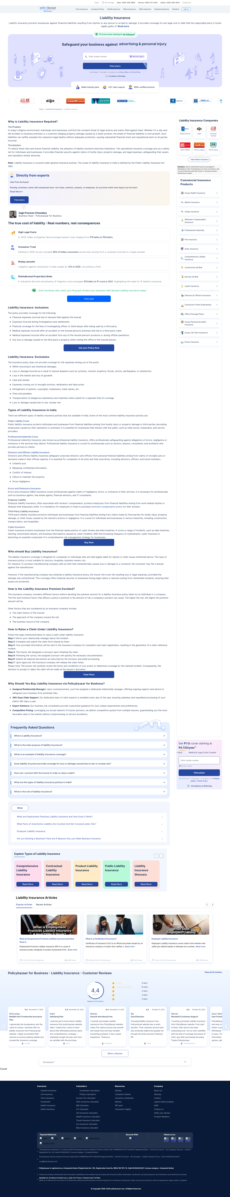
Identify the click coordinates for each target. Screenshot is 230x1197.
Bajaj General (185, 134)
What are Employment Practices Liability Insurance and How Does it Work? (55, 816)
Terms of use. (202, 781)
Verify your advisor (162, 1113)
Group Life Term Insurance (196, 332)
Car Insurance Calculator (87, 1124)
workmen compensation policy (106, 506)
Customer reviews (123, 1094)
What (20, 808)
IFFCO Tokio (213, 150)
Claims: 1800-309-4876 (170, 3)
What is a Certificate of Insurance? (101, 939)
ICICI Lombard (199, 150)
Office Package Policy (194, 314)
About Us (158, 1090)
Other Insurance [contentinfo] (48, 1109)
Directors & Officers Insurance (198, 295)
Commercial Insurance (54, 109)
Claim (97, 3)
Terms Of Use (136, 72)
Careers (157, 1098)
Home (41, 109)
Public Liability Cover (18, 421)
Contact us (158, 1109)
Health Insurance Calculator (88, 1116)
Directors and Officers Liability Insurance (29, 452)
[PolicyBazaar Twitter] (173, 1139)
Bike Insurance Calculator (87, 1128)
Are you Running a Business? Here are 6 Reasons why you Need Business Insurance (59, 838)
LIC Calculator (82, 1109)
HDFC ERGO (185, 150)
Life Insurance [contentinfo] (47, 1094)
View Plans (89, 674)
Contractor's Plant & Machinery (198, 305)
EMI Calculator (82, 1105)
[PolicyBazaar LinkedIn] (180, 1139)
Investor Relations (161, 1116)
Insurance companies (124, 1098)
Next (212, 904)
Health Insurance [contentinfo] (48, 1105)
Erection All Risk (191, 277)
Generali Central (213, 135)
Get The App (109, 3)
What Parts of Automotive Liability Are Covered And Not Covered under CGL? (56, 824)
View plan (89, 298)
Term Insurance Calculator (87, 1102)
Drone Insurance (192, 342)
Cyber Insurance (16, 527)
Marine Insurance (192, 202)
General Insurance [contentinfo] (48, 1090)
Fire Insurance (191, 239)
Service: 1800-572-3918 (147, 3)
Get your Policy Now (89, 348)
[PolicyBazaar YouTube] (187, 1139)
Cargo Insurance (192, 211)
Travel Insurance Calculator (88, 1120)
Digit (199, 134)
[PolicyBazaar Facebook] (166, 1139)
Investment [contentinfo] (45, 1102)
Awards (118, 1102)
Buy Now (89, 542)
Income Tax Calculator (86, 1098)
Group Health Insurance (195, 193)
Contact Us (186, 3)
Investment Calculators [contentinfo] (90, 1090)
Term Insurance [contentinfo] (47, 1098)
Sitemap (157, 1094)
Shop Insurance (191, 249)
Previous (207, 904)
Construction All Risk (193, 267)
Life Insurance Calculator (87, 1113)
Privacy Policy (123, 72)
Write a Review (115, 1053)
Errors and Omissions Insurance (24, 488)
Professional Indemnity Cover (23, 436)
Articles (118, 1090)
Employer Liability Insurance (31, 831)
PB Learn (119, 1105)
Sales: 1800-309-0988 (126, 3)
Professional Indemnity (194, 230)
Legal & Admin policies (164, 1102)
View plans (103, 72)
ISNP (156, 1105)
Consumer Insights (123, 1109)
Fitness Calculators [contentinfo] (88, 1094)
